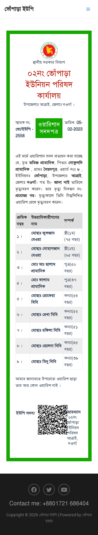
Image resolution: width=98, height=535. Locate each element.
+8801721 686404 (66, 503)
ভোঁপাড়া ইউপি (19, 8)
